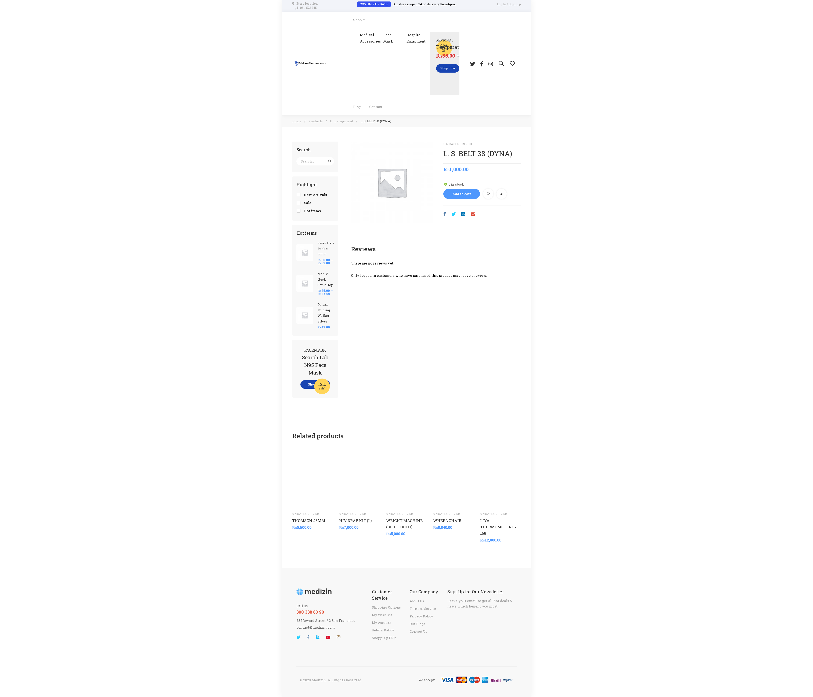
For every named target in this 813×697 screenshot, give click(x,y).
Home (296, 121)
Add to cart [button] (299, 502)
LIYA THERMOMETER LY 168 (498, 527)
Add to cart (461, 194)
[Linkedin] (463, 214)
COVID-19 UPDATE (374, 4)
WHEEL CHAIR (447, 520)
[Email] (472, 214)
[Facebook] (481, 63)
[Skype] (317, 637)
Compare (501, 194)
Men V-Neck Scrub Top (325, 279)
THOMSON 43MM (308, 520)
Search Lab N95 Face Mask (315, 365)
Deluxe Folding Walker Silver (324, 312)
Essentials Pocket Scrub (326, 248)
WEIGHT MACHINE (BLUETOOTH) (404, 523)
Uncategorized (341, 121)
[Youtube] (328, 637)
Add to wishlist (488, 194)
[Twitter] (472, 63)
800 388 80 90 (310, 612)
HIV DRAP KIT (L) (355, 520)
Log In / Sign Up (509, 4)
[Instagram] (490, 63)
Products (315, 121)
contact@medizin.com (315, 627)
